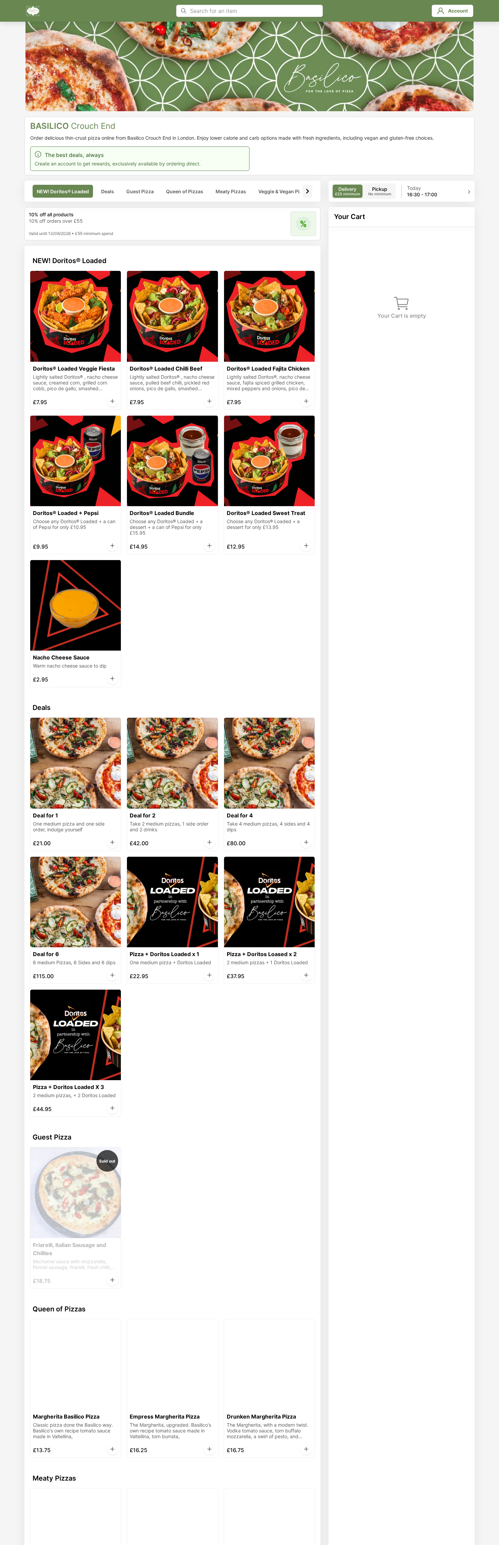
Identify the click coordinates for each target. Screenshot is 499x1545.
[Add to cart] (112, 401)
